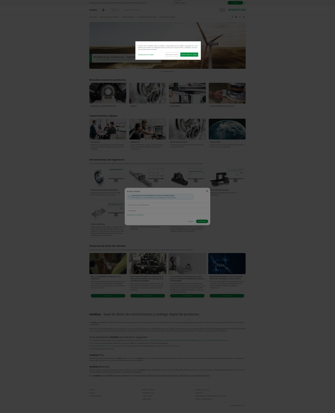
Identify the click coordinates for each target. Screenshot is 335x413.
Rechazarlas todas (172, 54)
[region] (168, 50)
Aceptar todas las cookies (189, 54)
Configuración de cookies (146, 54)
